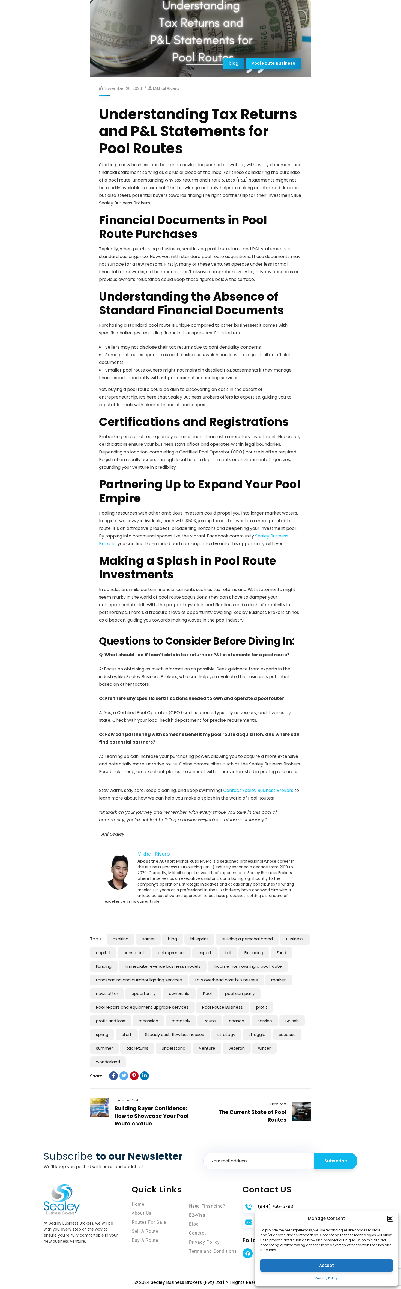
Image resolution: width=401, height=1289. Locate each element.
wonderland (108, 1062)
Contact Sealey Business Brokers (258, 790)
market (278, 980)
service (265, 1021)
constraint (134, 952)
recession (148, 1021)
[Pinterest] (134, 1075)
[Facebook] (113, 1075)
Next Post (278, 1104)
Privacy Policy (326, 1278)
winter (264, 1048)
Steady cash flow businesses (174, 1034)
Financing (253, 952)
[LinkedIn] (144, 1075)
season (236, 1021)
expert (205, 952)
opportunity (143, 993)
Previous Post (126, 1100)
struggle (257, 1034)
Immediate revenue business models (162, 966)
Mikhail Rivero (166, 88)
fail (228, 952)
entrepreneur (171, 952)
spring (102, 1034)
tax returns (137, 1048)
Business (295, 939)
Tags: (96, 939)
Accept (326, 1265)
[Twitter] (123, 1075)
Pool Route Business (273, 63)
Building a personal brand (247, 939)
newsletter (107, 993)
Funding (104, 966)
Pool (207, 993)
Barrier (148, 939)
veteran (237, 1048)
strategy (226, 1034)
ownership (179, 993)
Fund (281, 952)
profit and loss (110, 1021)
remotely (181, 1021)
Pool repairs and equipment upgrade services (142, 1007)
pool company (240, 993)
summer (104, 1048)
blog (233, 63)
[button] (390, 1218)
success (287, 1034)
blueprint (199, 939)
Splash (292, 1021)
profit (261, 1007)
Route (210, 1021)
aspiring (120, 939)
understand (173, 1048)
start (127, 1034)
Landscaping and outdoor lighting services (139, 980)
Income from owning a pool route (248, 966)
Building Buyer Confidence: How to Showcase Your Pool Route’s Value (152, 1116)
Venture (207, 1048)
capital (103, 952)
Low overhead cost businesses (226, 980)
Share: (96, 1076)
